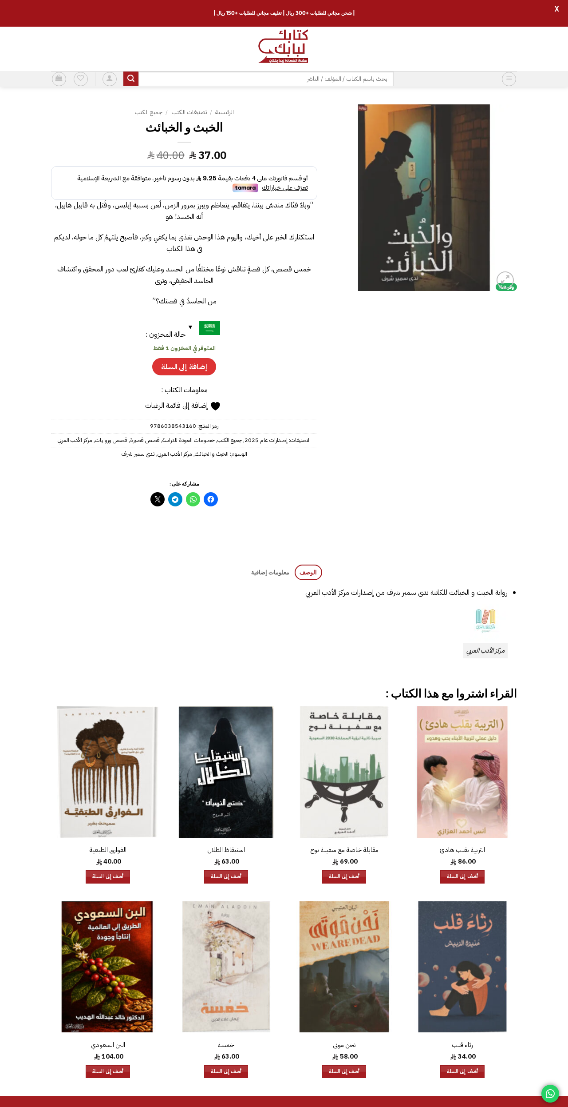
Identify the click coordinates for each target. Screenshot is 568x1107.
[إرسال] (130, 79)
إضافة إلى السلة (184, 367)
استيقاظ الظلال (226, 850)
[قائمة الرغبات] (81, 79)
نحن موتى (344, 1045)
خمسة (225, 1045)
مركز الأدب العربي (75, 440)
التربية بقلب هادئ (462, 850)
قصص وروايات (111, 440)
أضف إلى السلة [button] (462, 876)
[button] (509, 79)
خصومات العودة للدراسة (188, 440)
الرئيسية (224, 112)
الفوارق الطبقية (107, 850)
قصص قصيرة (145, 440)
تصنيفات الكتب (189, 112)
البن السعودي (108, 1045)
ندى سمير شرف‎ (138, 454)
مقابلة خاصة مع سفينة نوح (344, 850)
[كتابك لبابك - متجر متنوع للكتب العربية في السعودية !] (284, 49)
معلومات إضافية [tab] (270, 572)
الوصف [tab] (308, 572)
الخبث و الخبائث (212, 454)
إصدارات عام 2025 (266, 440)
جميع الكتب (148, 112)
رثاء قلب (462, 1045)
